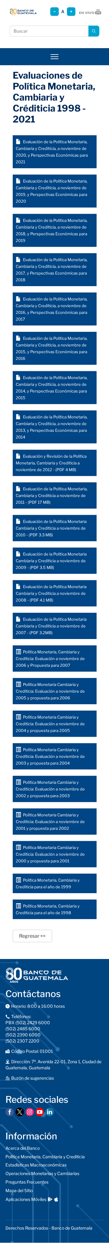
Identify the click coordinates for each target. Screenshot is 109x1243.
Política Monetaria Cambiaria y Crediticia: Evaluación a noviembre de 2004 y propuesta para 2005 (50, 724)
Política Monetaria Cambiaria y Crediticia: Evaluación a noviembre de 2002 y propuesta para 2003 (50, 789)
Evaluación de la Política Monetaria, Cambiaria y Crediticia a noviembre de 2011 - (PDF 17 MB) (52, 495)
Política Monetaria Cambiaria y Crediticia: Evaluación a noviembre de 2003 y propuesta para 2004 (50, 756)
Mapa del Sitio (19, 1190)
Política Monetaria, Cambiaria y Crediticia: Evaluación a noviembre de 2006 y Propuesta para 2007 (50, 658)
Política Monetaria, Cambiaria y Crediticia (45, 1156)
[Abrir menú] (54, 57)
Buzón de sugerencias (32, 1078)
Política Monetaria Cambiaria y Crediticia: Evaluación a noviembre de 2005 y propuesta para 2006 (50, 691)
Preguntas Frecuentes (26, 1181)
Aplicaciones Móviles (25, 1199)
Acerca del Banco (22, 1148)
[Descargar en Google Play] (50, 1199)
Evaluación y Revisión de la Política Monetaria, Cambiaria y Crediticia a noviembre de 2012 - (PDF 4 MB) (51, 463)
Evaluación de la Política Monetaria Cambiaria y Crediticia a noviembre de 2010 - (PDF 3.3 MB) (51, 528)
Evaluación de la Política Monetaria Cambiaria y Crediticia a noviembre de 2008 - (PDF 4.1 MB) (51, 593)
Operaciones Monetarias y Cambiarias (42, 1173)
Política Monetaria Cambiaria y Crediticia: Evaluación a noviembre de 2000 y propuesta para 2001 (50, 854)
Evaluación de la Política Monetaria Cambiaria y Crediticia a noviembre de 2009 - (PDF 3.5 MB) (51, 561)
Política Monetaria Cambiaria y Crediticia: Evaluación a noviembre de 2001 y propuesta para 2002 (50, 821)
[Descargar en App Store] (56, 1199)
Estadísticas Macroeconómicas (36, 1164)
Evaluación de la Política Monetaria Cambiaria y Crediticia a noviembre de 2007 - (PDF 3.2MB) (51, 626)
